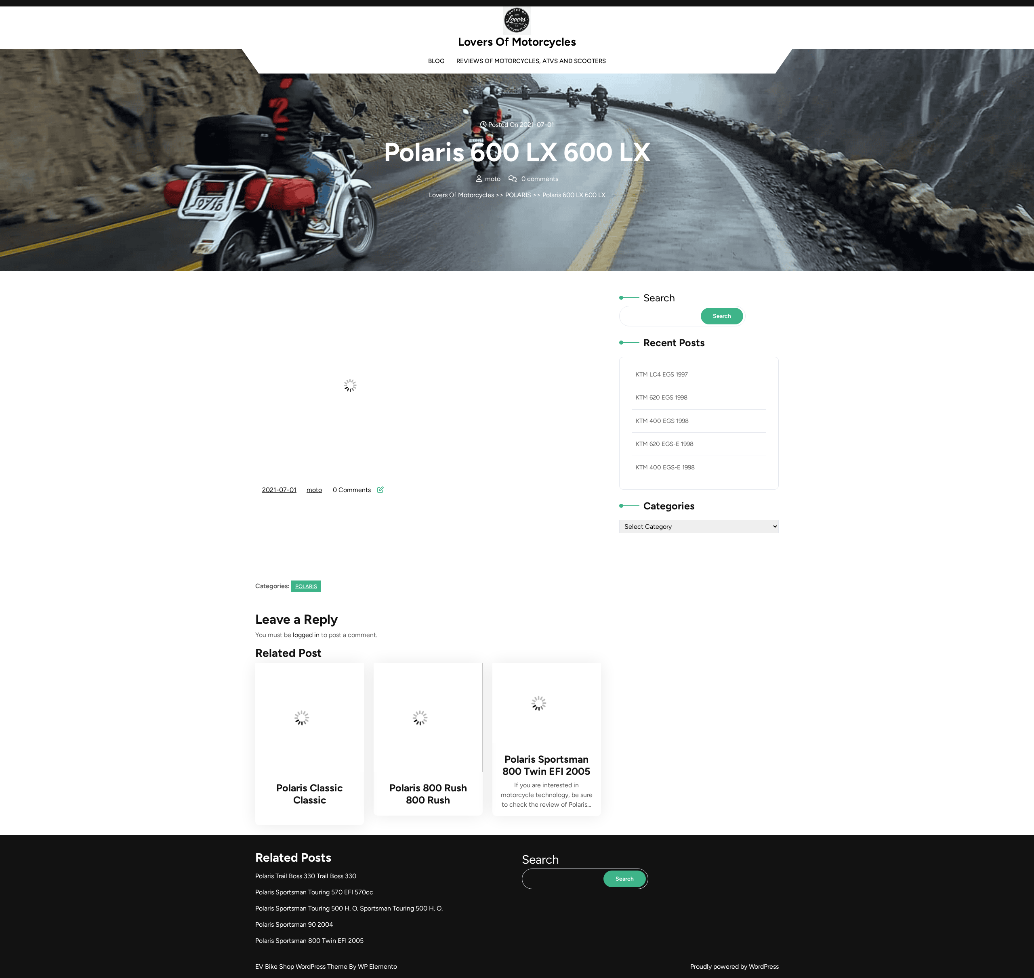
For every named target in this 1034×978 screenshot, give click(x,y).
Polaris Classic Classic (309, 794)
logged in (306, 635)
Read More (305, 717)
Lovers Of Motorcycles (517, 41)
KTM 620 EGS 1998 (661, 397)
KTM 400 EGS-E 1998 (665, 467)
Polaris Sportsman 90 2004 (294, 924)
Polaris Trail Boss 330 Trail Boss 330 (305, 876)
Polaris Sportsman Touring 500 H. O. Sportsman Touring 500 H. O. (349, 908)
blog (436, 61)
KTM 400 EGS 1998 (662, 421)
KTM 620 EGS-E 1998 (665, 444)
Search (659, 298)
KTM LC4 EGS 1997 (662, 374)
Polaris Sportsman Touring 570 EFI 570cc (314, 892)
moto (315, 490)
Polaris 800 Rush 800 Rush (428, 794)
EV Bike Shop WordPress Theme (302, 966)
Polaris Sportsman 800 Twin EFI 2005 (546, 765)
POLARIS (518, 195)
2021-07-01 (279, 491)
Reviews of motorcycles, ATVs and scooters (531, 61)
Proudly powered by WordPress (734, 966)
